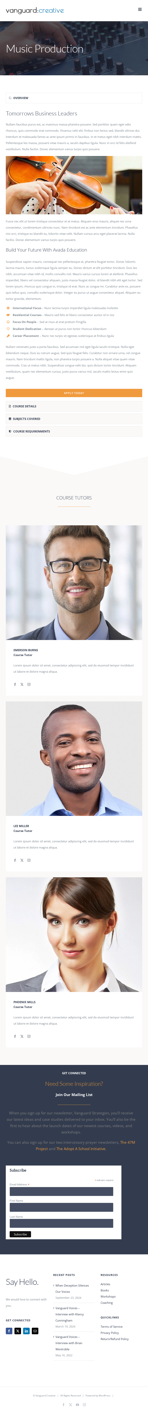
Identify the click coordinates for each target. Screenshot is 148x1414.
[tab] (74, 98)
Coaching (107, 1303)
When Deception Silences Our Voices (72, 1288)
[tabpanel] (74, 253)
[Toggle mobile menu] (140, 9)
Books (105, 1290)
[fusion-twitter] (22, 684)
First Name (16, 1200)
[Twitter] (17, 1331)
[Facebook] (9, 1331)
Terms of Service (112, 1326)
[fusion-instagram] (28, 684)
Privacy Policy (110, 1333)
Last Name (16, 1216)
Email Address (19, 1184)
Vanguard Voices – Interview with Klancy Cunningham (70, 1314)
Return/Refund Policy (115, 1339)
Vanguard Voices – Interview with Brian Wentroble (69, 1343)
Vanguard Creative (45, 1395)
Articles (105, 1284)
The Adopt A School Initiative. (81, 1148)
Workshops (108, 1296)
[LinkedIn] (26, 1331)
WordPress (104, 1395)
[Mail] (35, 1331)
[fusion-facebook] (15, 684)
